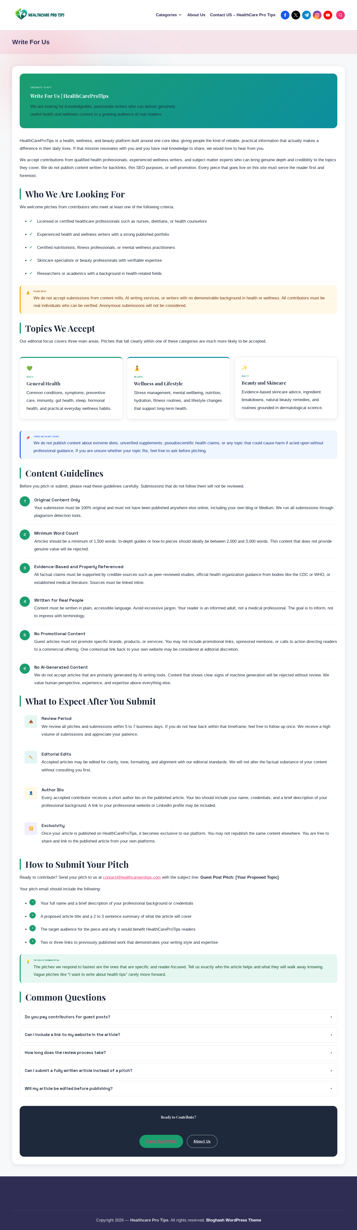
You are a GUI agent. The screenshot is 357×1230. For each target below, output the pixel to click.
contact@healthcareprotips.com (132, 877)
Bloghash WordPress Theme (233, 1220)
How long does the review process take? (65, 1052)
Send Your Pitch (161, 1141)
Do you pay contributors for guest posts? (67, 1016)
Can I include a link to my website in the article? (72, 1034)
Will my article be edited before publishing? (69, 1088)
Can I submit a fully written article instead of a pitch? (78, 1070)
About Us (202, 1141)
